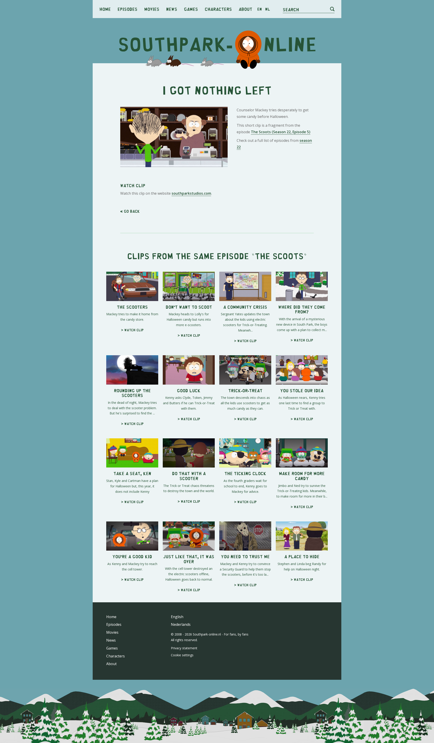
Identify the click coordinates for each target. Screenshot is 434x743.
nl (267, 9)
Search (291, 9)
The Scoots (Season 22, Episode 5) (280, 131)
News (171, 9)
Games (191, 9)
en (259, 9)
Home (105, 9)
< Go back (130, 211)
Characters (218, 9)
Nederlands (181, 624)
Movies (151, 9)
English (177, 616)
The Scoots (279, 256)
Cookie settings (182, 655)
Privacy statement (184, 648)
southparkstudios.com (191, 193)
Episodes (127, 9)
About (245, 9)
